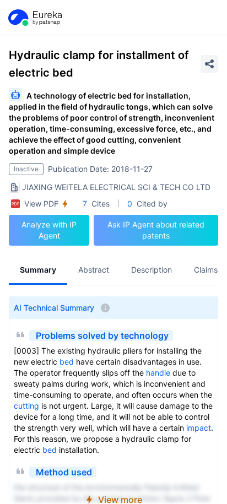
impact (198, 427)
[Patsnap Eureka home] (34, 17)
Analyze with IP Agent (49, 230)
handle (158, 372)
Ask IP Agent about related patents (155, 230)
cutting (26, 405)
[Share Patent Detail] (209, 64)
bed (67, 361)
